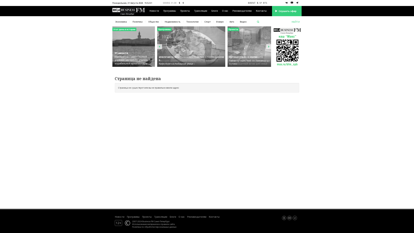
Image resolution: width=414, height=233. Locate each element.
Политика (137, 21)
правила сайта (168, 224)
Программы (169, 10)
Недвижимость (172, 21)
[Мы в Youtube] (292, 3)
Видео (243, 21)
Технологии (192, 21)
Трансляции (160, 216)
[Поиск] (258, 22)
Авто (231, 21)
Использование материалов (145, 224)
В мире (220, 21)
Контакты (261, 10)
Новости (154, 10)
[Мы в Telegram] (297, 3)
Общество (153, 21)
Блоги (214, 10)
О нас (225, 10)
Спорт (207, 21)
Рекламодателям (242, 10)
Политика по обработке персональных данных (154, 227)
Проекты (147, 216)
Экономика (121, 21)
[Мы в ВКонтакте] (286, 3)
